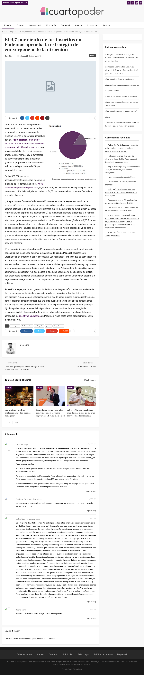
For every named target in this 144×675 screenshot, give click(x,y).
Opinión (20, 25)
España (7, 25)
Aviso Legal (83, 654)
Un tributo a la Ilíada (86, 366)
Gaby (110, 189)
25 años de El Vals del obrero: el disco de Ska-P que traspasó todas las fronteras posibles (121, 159)
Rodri (110, 177)
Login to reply (91, 491)
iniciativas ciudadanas (30, 316)
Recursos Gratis (114, 200)
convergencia (15, 326)
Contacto (53, 654)
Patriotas (116, 235)
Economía (51, 25)
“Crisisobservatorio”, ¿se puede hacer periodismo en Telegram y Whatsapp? (121, 192)
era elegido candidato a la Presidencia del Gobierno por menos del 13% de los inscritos (24, 143)
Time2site (77, 669)
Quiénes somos (24, 654)
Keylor (110, 167)
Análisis (106, 25)
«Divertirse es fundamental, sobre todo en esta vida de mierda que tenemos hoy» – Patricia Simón (122, 218)
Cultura (78, 25)
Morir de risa (110, 185)
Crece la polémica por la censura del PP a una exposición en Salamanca (120, 224)
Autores (40, 654)
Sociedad (65, 25)
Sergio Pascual (58, 326)
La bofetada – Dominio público (121, 182)
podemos (48, 326)
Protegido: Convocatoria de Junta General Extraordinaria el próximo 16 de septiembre (121, 58)
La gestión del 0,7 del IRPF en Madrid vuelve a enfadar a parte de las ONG (121, 148)
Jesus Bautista (114, 208)
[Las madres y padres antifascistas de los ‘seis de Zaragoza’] (19, 396)
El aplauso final (112, 90)
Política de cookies (103, 654)
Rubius (111, 156)
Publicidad (68, 654)
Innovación (92, 25)
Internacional (35, 25)
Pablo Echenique (27, 326)
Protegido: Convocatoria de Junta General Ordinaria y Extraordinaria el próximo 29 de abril (121, 70)
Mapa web (122, 654)
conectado (27, 638)
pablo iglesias (39, 326)
